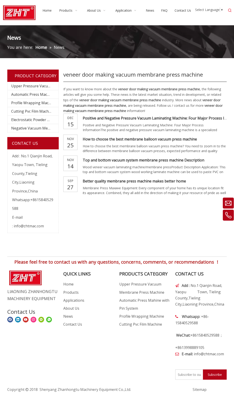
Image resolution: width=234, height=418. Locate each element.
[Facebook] (10, 319)
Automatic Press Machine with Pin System (34, 94)
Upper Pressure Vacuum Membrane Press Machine (34, 85)
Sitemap (200, 389)
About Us (71, 308)
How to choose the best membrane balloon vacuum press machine (140, 139)
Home (68, 284)
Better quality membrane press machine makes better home (134, 181)
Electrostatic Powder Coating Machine (34, 119)
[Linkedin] (18, 319)
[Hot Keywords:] (230, 10)
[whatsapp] (49, 319)
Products (71, 292)
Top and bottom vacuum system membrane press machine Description (143, 160)
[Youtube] (26, 319)
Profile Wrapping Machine (33, 102)
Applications (73, 300)
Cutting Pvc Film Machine (32, 111)
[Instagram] (33, 319)
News (68, 316)
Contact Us (72, 324)
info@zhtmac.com (29, 225)
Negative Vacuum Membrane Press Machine (34, 128)
